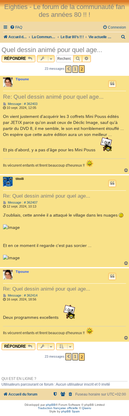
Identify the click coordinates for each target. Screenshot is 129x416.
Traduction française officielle (58, 408)
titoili (20, 178)
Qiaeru (86, 408)
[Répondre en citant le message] (112, 84)
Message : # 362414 (22, 295)
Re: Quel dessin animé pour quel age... (53, 97)
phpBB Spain (70, 411)
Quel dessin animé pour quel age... (52, 50)
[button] (68, 69)
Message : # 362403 (22, 104)
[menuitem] (16, 27)
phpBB (51, 404)
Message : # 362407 (22, 203)
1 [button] (75, 69)
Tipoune (22, 79)
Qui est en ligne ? (19, 379)
